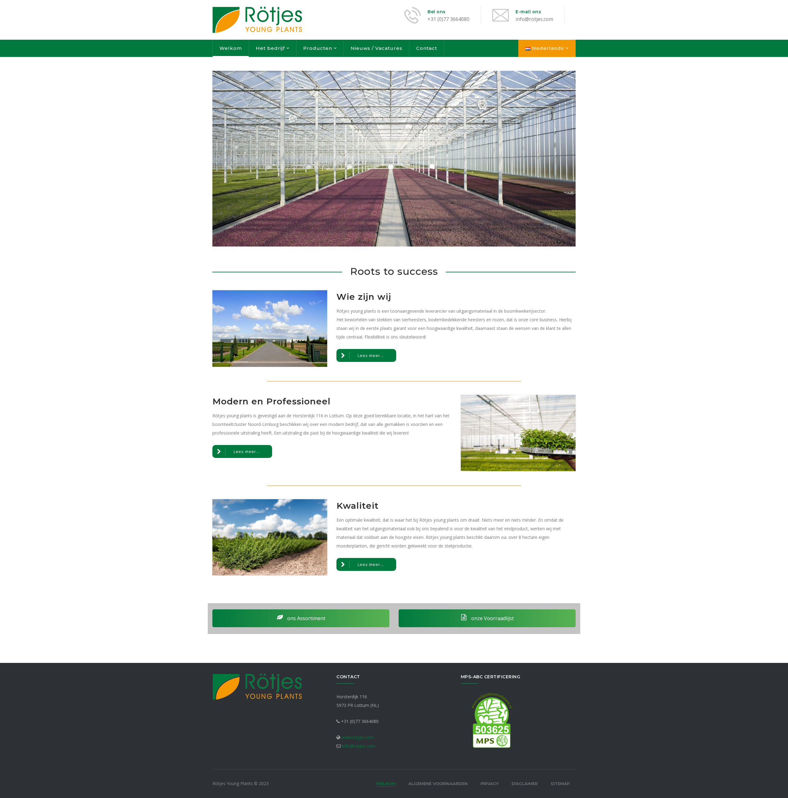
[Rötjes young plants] (257, 19)
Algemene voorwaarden (438, 783)
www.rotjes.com (357, 737)
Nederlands (547, 48)
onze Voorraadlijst (492, 618)
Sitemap (560, 783)
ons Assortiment (305, 618)
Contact (426, 48)
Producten (317, 48)
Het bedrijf (270, 48)
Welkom (230, 48)
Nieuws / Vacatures (376, 48)
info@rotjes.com (358, 746)
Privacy (489, 783)
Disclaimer (525, 783)
